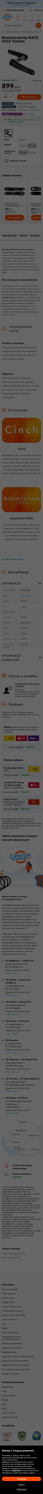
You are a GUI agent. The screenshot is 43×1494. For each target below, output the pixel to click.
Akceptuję (21, 1478)
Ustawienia (21, 1489)
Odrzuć (21, 1484)
